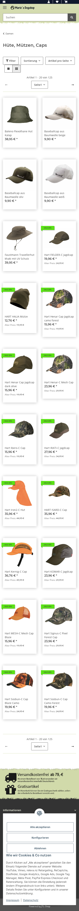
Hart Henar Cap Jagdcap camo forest (59, 318)
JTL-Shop (45, 906)
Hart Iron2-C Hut (15, 510)
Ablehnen (40, 848)
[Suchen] (72, 17)
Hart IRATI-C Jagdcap (57, 448)
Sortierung (30, 60)
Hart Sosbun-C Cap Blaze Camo (16, 701)
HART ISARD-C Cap (55, 510)
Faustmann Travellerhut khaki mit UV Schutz (19, 256)
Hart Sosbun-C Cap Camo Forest (56, 701)
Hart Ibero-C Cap (15, 448)
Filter (12, 60)
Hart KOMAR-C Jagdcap (58, 571)
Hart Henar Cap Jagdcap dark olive (19, 384)
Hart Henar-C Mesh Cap (58, 382)
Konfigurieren (40, 837)
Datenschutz (30, 900)
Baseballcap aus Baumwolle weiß (54, 195)
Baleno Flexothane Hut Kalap (19, 133)
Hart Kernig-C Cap (16, 571)
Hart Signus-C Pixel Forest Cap (56, 635)
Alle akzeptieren (40, 827)
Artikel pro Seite (58, 60)
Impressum (12, 900)
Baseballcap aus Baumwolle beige (54, 133)
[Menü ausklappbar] (5, 6)
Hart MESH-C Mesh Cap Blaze (19, 635)
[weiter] (72, 85)
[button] (49, 1)
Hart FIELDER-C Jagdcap (58, 255)
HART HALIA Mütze (16, 316)
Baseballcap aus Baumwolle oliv (15, 195)
